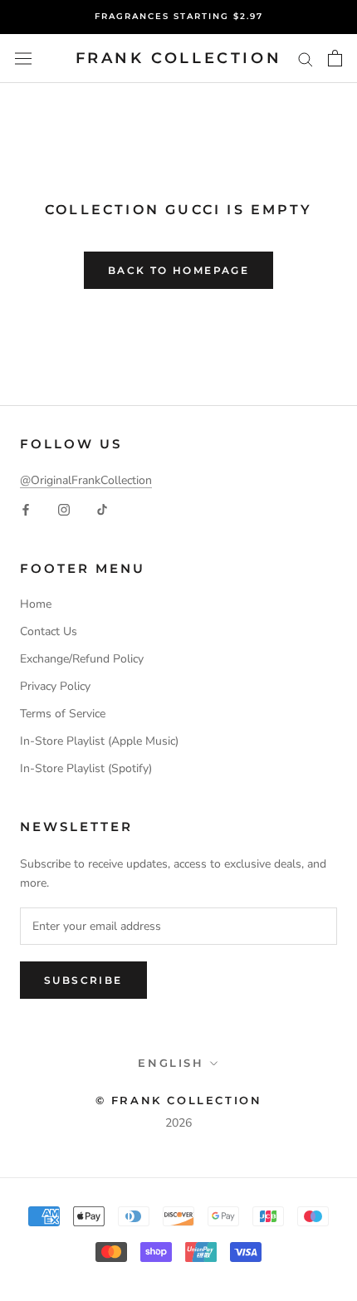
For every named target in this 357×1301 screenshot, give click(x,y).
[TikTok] (102, 508)
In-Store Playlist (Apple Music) (99, 741)
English (170, 1062)
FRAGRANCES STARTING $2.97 (179, 16)
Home (35, 604)
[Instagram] (64, 508)
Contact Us (48, 631)
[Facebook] (26, 508)
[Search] (305, 58)
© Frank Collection (178, 1100)
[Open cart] (335, 58)
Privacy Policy (55, 686)
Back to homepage (178, 270)
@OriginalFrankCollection (86, 480)
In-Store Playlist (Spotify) (86, 768)
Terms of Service (62, 713)
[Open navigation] (23, 58)
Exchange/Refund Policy (82, 659)
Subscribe (83, 980)
